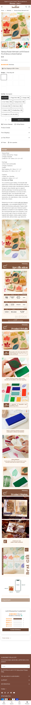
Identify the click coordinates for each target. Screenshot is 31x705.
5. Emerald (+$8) (6, 106)
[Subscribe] (28, 666)
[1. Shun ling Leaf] (4, 77)
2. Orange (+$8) (25, 97)
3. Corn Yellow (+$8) (7, 101)
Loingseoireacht (6, 600)
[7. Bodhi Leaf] (16, 83)
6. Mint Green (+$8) (17, 106)
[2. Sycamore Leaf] (10, 77)
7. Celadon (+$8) (6, 110)
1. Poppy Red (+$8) (14, 97)
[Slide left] (5, 26)
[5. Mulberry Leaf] (4, 83)
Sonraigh (4, 149)
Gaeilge (3, 689)
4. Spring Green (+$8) (19, 101)
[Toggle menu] (1, 6)
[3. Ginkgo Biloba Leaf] (16, 77)
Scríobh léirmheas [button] (15, 629)
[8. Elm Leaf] (22, 83)
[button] (4, 64)
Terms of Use (19, 670)
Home (2, 10)
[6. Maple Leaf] (10, 83)
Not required (5, 97)
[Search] (26, 6)
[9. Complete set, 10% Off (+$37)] (4, 89)
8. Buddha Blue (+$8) (17, 110)
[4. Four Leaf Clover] (22, 77)
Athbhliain (9, 10)
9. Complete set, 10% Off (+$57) (10, 114)
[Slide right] (26, 26)
